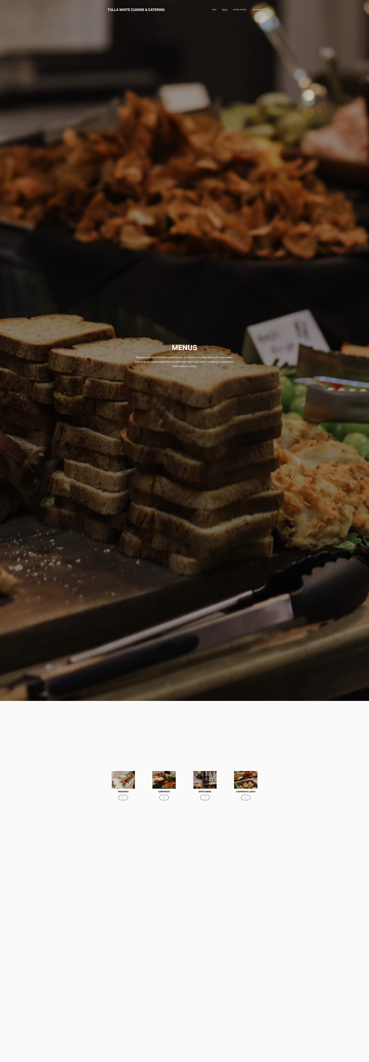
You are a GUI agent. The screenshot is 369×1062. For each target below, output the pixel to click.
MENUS (224, 10)
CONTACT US (256, 10)
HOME (214, 10)
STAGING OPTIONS (239, 10)
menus (205, 797)
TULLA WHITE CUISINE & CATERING (136, 10)
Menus (123, 797)
